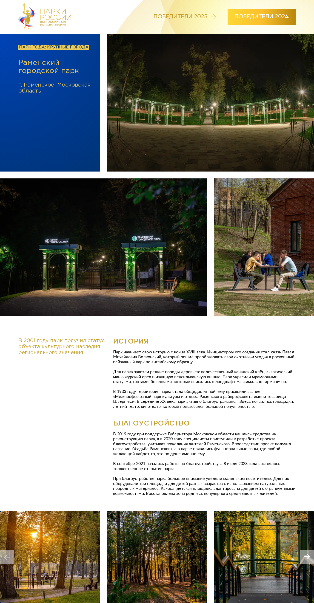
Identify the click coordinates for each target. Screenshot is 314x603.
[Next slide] (307, 557)
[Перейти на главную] (44, 16)
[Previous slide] (7, 557)
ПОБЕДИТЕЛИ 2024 (261, 17)
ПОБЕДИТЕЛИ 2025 (180, 17)
